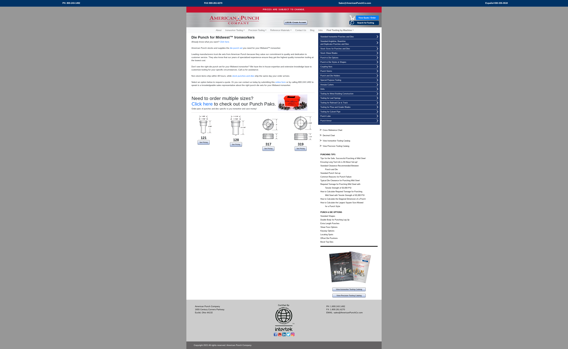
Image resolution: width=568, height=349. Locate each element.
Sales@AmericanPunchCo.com (355, 3)
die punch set (236, 48)
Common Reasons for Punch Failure (335, 177)
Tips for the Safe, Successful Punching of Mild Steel (343, 158)
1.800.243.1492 (337, 306)
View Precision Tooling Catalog (336, 146)
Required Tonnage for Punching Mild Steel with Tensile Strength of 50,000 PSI (340, 186)
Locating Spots (326, 234)
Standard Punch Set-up (330, 173)
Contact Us (300, 30)
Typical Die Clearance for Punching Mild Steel (340, 180)
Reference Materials (280, 30)
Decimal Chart (329, 135)
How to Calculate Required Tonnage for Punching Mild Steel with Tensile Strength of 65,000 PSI (342, 193)
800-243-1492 (73, 3)
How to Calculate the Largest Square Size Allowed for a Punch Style (341, 204)
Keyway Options (327, 231)
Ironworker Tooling (234, 30)
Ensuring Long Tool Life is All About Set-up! (339, 162)
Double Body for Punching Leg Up (334, 220)
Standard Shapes (327, 216)
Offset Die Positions (329, 238)
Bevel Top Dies (326, 242)
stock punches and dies (243, 76)
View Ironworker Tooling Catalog (336, 141)
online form (280, 82)
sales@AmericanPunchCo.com (348, 312)
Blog (312, 30)
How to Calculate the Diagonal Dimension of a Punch (343, 199)
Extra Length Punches (329, 223)
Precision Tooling (256, 30)
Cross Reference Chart (332, 130)
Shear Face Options (329, 227)
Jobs (320, 30)
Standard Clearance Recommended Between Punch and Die (339, 168)
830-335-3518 (501, 3)
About (218, 30)
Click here (224, 42)
